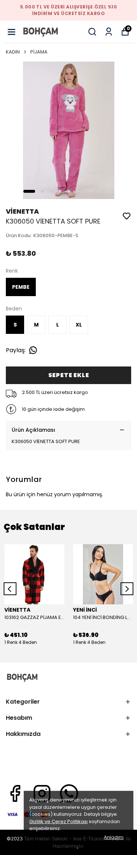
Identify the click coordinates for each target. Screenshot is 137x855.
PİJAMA (38, 51)
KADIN (13, 51)
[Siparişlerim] (108, 31)
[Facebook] (15, 793)
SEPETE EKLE (68, 375)
